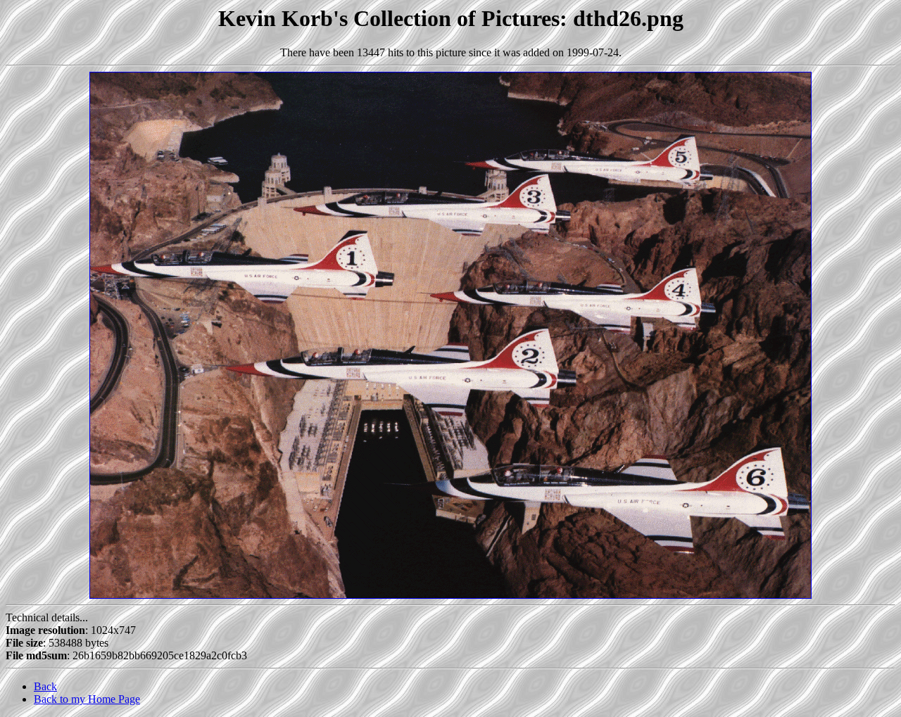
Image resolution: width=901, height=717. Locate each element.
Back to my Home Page (87, 699)
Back (45, 686)
